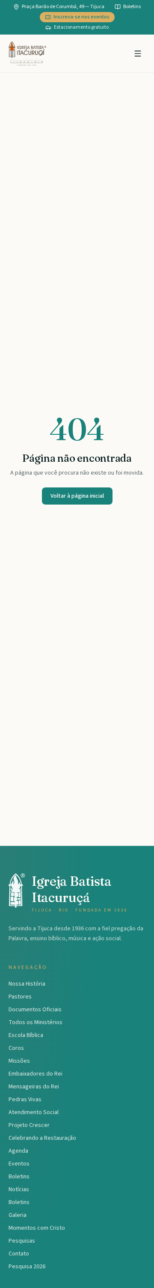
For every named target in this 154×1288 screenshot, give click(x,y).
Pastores (20, 996)
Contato (19, 1253)
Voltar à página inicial (77, 496)
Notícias (19, 1189)
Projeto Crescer (29, 1125)
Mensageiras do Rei (34, 1086)
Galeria (18, 1215)
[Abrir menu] (137, 53)
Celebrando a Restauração (42, 1138)
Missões (19, 1061)
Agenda (18, 1151)
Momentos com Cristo (37, 1228)
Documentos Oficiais (35, 1009)
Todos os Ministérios (35, 1022)
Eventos (19, 1163)
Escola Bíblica (26, 1035)
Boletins (19, 1176)
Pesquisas (22, 1241)
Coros (16, 1048)
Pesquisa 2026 (27, 1266)
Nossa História (27, 984)
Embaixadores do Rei (35, 1074)
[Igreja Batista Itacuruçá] (27, 54)
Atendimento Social (34, 1112)
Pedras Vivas (25, 1099)
